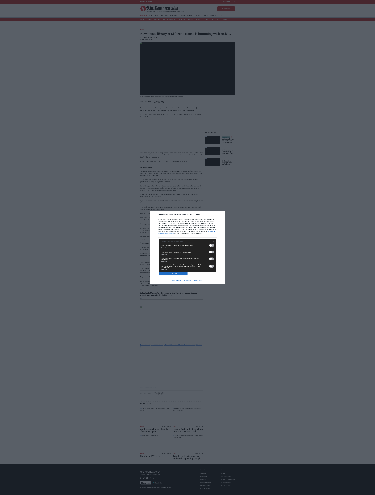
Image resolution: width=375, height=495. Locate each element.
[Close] (221, 214)
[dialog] (187, 247)
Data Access (187, 280)
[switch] (211, 245)
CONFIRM (173, 273)
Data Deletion (176, 280)
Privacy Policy (198, 280)
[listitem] (187, 241)
